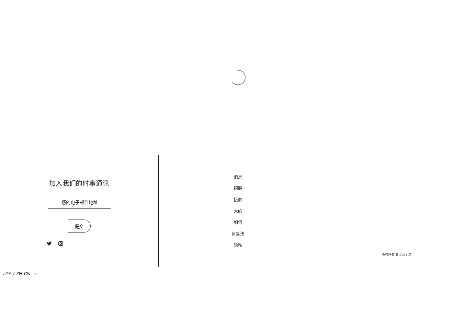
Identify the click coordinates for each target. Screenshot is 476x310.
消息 (238, 176)
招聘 (238, 188)
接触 (238, 199)
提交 (79, 226)
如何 (238, 222)
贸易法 (238, 233)
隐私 (238, 245)
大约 (238, 211)
